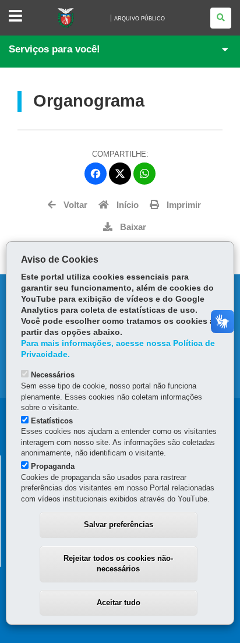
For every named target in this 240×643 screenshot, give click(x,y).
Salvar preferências (118, 524)
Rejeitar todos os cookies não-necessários (118, 564)
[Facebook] (95, 173)
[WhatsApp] (144, 173)
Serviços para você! (54, 49)
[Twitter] (120, 173)
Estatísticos (52, 420)
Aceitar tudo (118, 602)
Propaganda (53, 466)
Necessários (53, 374)
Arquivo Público (139, 19)
